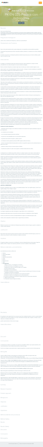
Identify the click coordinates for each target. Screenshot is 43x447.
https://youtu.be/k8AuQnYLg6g (6, 31)
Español (20, 22)
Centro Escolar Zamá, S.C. (13, 443)
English (23, 22)
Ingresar (40, 2)
